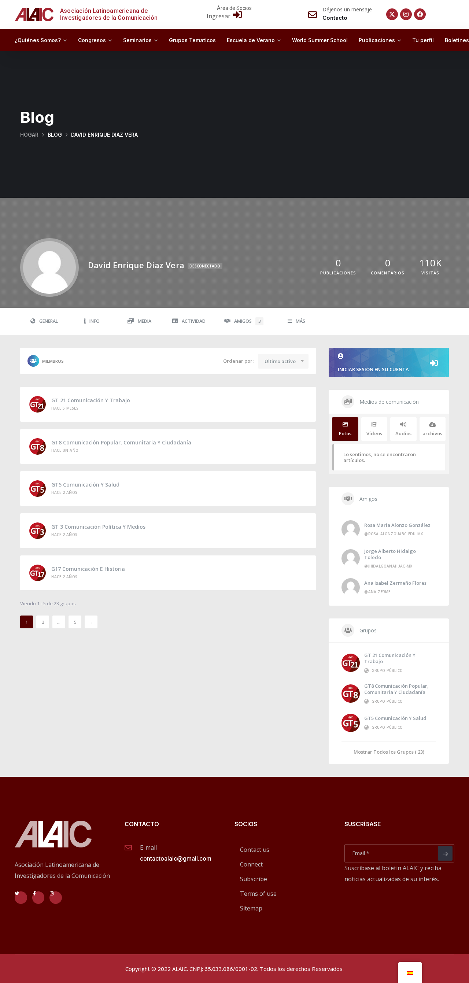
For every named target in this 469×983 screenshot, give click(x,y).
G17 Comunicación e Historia (88, 568)
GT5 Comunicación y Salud (85, 484)
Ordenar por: (238, 361)
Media (144, 321)
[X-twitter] (392, 14)
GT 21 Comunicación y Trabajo (90, 400)
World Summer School (320, 40)
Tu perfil (423, 40)
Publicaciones (377, 40)
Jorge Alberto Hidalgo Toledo (390, 554)
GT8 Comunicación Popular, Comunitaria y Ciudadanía (121, 442)
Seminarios (137, 40)
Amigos (247, 321)
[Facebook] (420, 14)
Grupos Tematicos (192, 40)
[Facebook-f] (38, 897)
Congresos (92, 40)
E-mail (148, 847)
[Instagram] (406, 14)
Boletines (457, 40)
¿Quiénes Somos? (38, 40)
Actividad (194, 321)
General (48, 321)
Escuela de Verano (251, 40)
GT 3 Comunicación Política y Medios (98, 526)
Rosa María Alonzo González (397, 525)
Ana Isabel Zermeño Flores (395, 583)
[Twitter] (21, 897)
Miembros (53, 361)
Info (94, 321)
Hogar (29, 135)
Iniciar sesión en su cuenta (373, 369)
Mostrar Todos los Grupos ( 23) (389, 752)
